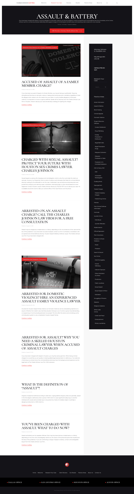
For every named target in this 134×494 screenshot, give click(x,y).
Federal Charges (98, 189)
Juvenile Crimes (98, 216)
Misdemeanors (98, 227)
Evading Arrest (98, 181)
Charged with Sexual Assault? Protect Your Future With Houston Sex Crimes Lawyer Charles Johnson (50, 165)
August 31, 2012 (29, 352)
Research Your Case (50, 472)
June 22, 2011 (29, 431)
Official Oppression (99, 231)
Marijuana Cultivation (100, 152)
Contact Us (98, 472)
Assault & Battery (98, 106)
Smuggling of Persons (100, 298)
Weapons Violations (99, 306)
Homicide (96, 212)
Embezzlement (99, 319)
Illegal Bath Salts (99, 142)
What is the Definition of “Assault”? (45, 386)
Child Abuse (98, 220)
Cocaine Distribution (100, 127)
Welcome (40, 472)
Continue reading (27, 105)
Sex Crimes (97, 256)
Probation (97, 248)
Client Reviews (63, 472)
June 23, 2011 (29, 392)
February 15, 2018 (30, 174)
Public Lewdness (99, 283)
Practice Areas (82, 472)
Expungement (98, 185)
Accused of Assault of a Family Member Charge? (50, 84)
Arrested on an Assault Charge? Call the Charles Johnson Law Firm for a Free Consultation (47, 216)
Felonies (96, 202)
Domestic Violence (99, 117)
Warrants (96, 302)
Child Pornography (100, 260)
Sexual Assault (99, 287)
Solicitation (98, 294)
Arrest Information (99, 102)
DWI (96, 172)
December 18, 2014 (30, 305)
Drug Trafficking (99, 131)
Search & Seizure (98, 252)
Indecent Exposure (100, 269)
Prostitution (98, 279)
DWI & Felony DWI (99, 168)
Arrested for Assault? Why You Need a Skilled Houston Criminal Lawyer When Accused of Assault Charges (51, 342)
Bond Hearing (98, 110)
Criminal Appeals (98, 113)
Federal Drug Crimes (100, 198)
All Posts (64, 24)
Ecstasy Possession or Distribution (98, 137)
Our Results (73, 472)
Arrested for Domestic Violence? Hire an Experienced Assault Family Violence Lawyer (51, 297)
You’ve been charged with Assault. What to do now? (45, 426)
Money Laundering (100, 323)
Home (59, 24)
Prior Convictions (98, 235)
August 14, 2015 (29, 225)
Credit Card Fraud (99, 315)
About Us (90, 472)
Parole (96, 245)
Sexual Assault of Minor (101, 290)
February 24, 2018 (30, 89)
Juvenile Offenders (100, 223)
